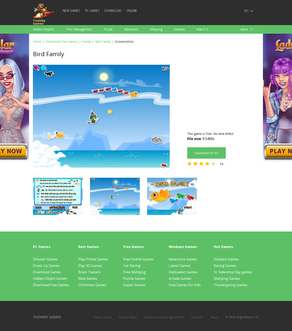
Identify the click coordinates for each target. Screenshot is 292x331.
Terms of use (103, 317)
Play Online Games (93, 259)
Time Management (79, 29)
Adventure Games (183, 259)
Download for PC (206, 153)
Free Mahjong (134, 272)
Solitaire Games (226, 259)
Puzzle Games (134, 278)
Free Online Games (138, 259)
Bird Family (103, 41)
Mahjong (156, 29)
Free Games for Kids (185, 285)
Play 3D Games (90, 265)
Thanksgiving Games (231, 285)
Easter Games (134, 285)
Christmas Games (92, 285)
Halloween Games (183, 272)
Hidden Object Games (50, 278)
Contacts (197, 317)
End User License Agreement (164, 317)
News (214, 317)
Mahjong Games (227, 278)
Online (132, 11)
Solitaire (179, 29)
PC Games (92, 11)
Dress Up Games (46, 265)
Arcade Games (180, 278)
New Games (71, 11)
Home (37, 41)
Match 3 (202, 29)
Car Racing (131, 265)
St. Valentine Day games (233, 272)
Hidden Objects (43, 29)
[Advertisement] (223, 95)
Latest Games (179, 265)
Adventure (131, 29)
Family (86, 41)
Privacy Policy (128, 317)
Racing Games (225, 265)
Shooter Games (45, 259)
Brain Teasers (89, 272)
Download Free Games (62, 41)
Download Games (47, 272)
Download (113, 11)
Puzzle (108, 29)
